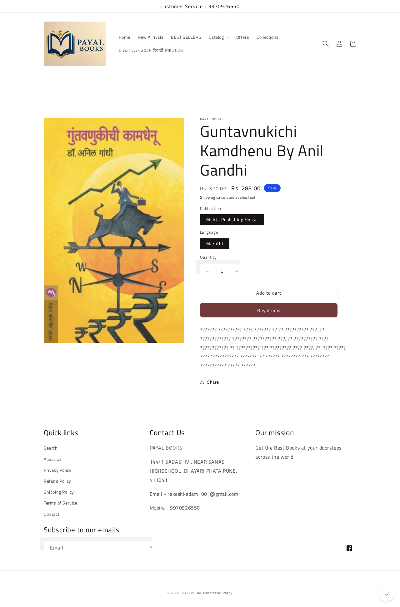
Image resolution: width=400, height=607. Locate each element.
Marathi (214, 243)
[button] (218, 37)
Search (51, 448)
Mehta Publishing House (232, 219)
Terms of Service (61, 503)
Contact (51, 514)
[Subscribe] (149, 548)
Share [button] (213, 382)
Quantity (208, 257)
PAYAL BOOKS (191, 592)
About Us (53, 459)
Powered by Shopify (217, 592)
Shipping (207, 197)
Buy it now (269, 310)
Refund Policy (57, 481)
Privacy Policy (57, 470)
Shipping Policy (59, 492)
